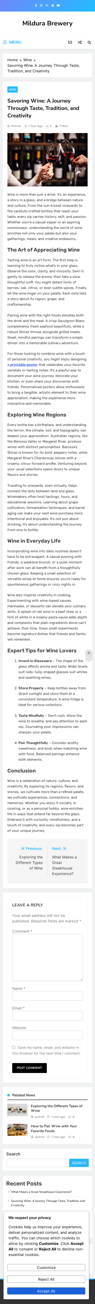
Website (19, 1027)
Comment (22, 931)
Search (13, 1154)
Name (18, 988)
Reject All (46, 1279)
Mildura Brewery (47, 23)
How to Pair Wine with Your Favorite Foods (54, 1128)
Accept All (46, 1291)
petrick (16, 126)
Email (18, 1008)
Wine (12, 89)
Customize (46, 1267)
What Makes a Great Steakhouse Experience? (41, 1192)
